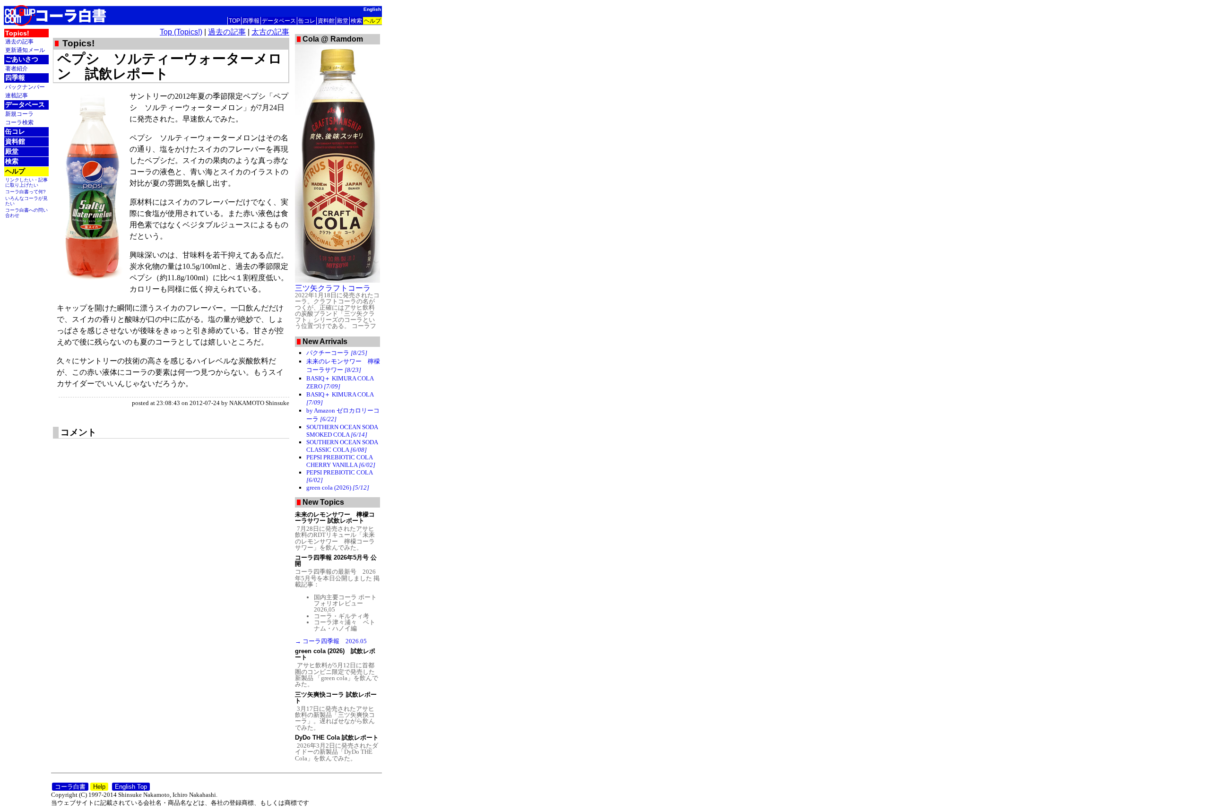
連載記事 (16, 95)
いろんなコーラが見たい (26, 201)
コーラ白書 (70, 786)
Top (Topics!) (181, 32)
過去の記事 (19, 41)
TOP (234, 20)
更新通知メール (25, 50)
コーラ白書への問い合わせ (26, 212)
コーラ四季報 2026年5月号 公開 (336, 560)
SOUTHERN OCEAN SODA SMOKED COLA (342, 430)
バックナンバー (25, 87)
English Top (131, 786)
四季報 (250, 20)
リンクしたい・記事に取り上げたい (26, 182)
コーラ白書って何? (25, 191)
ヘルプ (372, 20)
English (372, 9)
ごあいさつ (21, 59)
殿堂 (342, 20)
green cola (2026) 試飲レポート (335, 654)
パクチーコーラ (336, 352)
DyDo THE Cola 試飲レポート (337, 737)
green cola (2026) (337, 487)
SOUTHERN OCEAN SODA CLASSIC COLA (342, 446)
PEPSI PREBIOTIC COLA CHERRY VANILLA (340, 461)
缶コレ (306, 20)
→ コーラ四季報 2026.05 (331, 641)
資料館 (326, 20)
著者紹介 (16, 68)
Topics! (17, 33)
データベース (279, 20)
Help (99, 786)
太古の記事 (270, 32)
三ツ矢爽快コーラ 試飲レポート (336, 697)
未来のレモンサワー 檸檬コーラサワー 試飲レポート (335, 517)
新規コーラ (19, 114)
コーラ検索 (19, 122)
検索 (356, 20)
